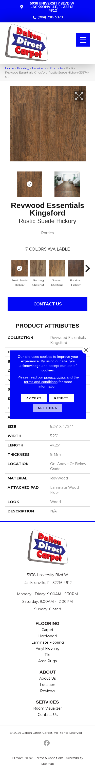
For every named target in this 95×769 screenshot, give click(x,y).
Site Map (47, 763)
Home (9, 68)
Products (56, 68)
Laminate (39, 68)
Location (47, 684)
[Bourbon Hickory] (75, 268)
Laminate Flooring (47, 642)
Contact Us (47, 304)
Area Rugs (47, 661)
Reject (61, 398)
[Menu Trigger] (83, 40)
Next (87, 181)
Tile (47, 654)
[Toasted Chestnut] (57, 268)
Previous (7, 181)
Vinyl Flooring (48, 648)
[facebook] (46, 743)
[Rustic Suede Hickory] (19, 268)
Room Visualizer (47, 708)
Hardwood (47, 636)
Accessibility (74, 758)
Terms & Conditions (49, 758)
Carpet (47, 629)
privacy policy (55, 377)
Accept (34, 398)
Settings (47, 408)
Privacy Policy (22, 757)
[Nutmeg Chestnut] (38, 268)
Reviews (47, 691)
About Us (47, 678)
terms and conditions (41, 382)
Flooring (23, 68)
